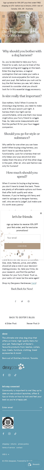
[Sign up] (40, 407)
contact (19, 447)
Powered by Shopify (24, 461)
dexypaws (12, 461)
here (33, 283)
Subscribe (22, 246)
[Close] (40, 213)
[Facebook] (17, 253)
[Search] (35, 16)
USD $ (4, 454)
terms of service (8, 447)
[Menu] (3, 16)
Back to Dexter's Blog (22, 317)
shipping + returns (9, 444)
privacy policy (23, 444)
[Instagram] (22, 253)
